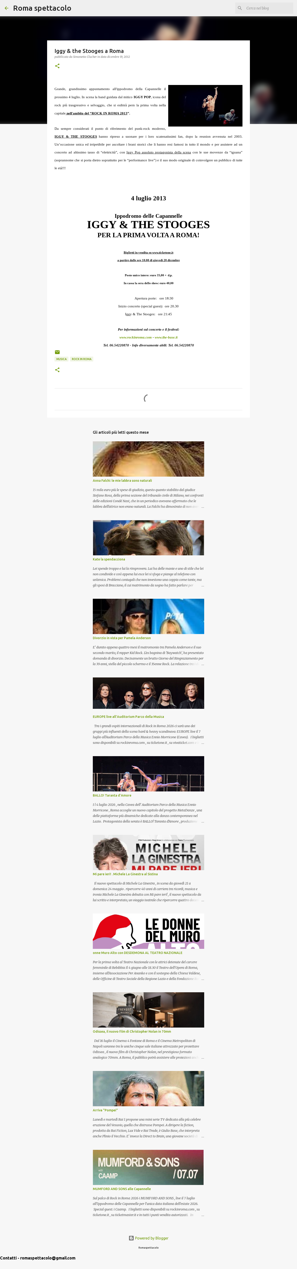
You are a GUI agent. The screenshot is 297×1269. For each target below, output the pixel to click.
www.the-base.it (166, 337)
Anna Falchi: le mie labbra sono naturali (122, 480)
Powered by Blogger (151, 1238)
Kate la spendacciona (109, 559)
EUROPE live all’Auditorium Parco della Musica (128, 717)
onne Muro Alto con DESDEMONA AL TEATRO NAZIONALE (137, 953)
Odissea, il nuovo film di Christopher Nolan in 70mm (132, 1031)
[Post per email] (57, 353)
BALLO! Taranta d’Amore (112, 795)
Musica (61, 359)
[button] (57, 66)
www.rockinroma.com (135, 337)
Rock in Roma (81, 359)
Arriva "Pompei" (105, 1110)
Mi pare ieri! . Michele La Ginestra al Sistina (125, 874)
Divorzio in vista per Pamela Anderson (122, 638)
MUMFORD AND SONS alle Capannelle (122, 1189)
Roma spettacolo (42, 8)
